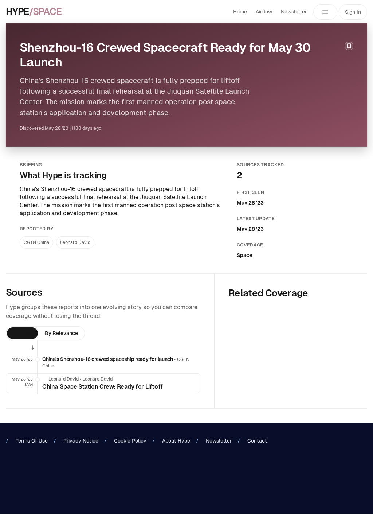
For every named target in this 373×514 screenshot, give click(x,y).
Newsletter (294, 12)
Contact (257, 441)
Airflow (264, 12)
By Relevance (61, 333)
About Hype (176, 441)
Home (240, 12)
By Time (22, 333)
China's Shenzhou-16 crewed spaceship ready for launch (107, 359)
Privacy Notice (80, 441)
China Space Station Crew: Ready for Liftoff (102, 386)
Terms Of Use (32, 441)
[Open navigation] (325, 12)
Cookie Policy (130, 441)
